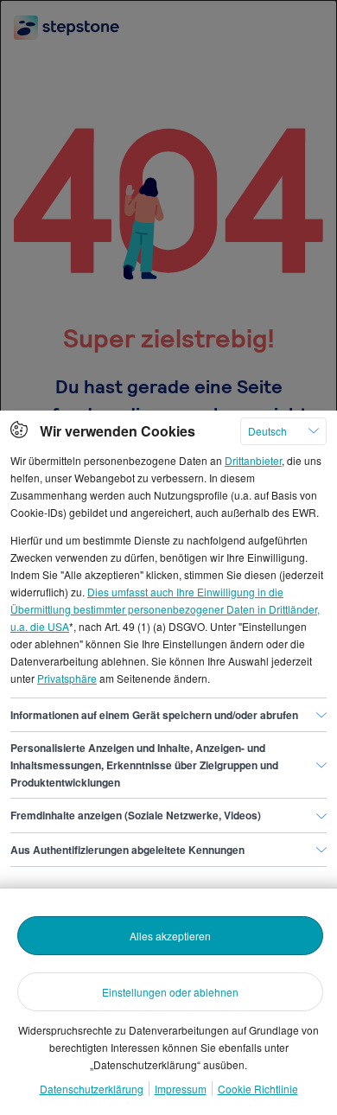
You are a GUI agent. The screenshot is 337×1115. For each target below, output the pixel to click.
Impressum (181, 1088)
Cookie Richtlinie (258, 1088)
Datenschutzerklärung (91, 1088)
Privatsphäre (67, 678)
